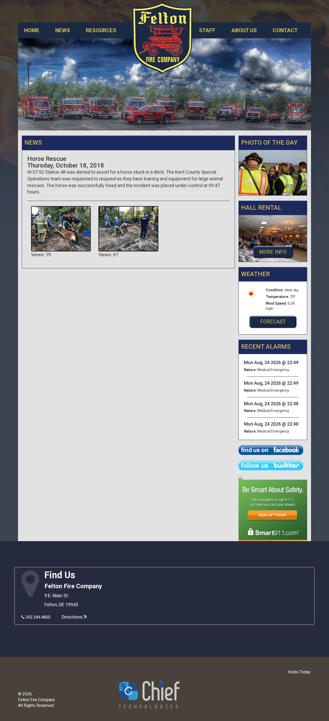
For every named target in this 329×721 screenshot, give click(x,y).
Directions (73, 617)
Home (31, 30)
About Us (244, 30)
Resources (101, 30)
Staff (207, 30)
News (62, 30)
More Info (273, 252)
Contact (285, 30)
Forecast (273, 322)
